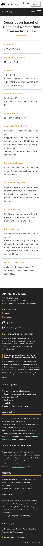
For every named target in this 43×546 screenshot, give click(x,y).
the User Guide (18, 467)
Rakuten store (10, 309)
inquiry (23, 537)
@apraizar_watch (14, 328)
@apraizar (11, 323)
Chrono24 (8, 317)
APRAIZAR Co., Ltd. (14, 293)
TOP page (9, 12)
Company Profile (11, 524)
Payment (15, 406)
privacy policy (9, 537)
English (35, 4)
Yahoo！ (7, 313)
